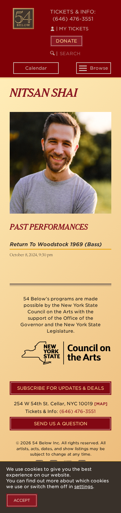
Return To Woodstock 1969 (46, 244)
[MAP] (100, 403)
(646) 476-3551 (73, 19)
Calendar (36, 68)
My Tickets (72, 28)
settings (83, 486)
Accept (22, 500)
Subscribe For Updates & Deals (60, 388)
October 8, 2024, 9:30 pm (31, 254)
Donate (66, 41)
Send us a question (60, 423)
